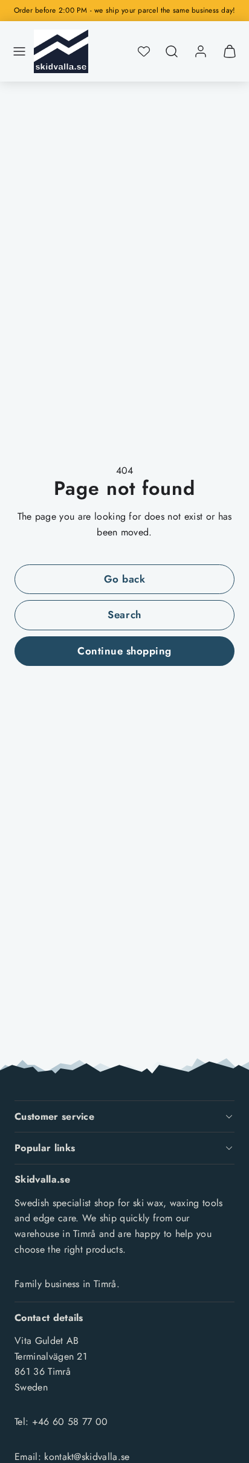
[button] (19, 51)
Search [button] (124, 614)
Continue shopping (124, 651)
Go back (125, 579)
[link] (200, 51)
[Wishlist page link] (144, 51)
